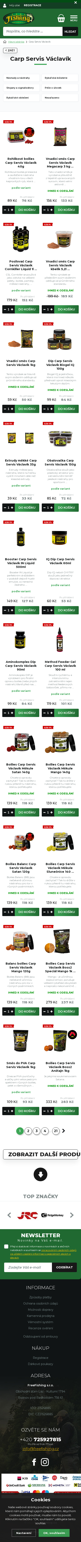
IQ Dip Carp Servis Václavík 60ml (60, 561)
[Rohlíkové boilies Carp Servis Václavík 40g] (20, 136)
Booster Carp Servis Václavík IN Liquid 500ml (21, 563)
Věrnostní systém (40, 1322)
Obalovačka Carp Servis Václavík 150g (60, 462)
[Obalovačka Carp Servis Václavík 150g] (60, 438)
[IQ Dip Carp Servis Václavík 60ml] (60, 537)
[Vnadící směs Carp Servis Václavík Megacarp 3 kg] (60, 136)
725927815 (40, 1439)
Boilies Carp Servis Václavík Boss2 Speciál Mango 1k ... (60, 967)
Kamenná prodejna (40, 1316)
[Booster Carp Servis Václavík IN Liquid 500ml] (20, 537)
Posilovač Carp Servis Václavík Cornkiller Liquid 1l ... (21, 265)
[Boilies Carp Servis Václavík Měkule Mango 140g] (60, 742)
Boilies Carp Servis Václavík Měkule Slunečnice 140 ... (60, 867)
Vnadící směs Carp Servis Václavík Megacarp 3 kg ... (60, 162)
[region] (40, 40)
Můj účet (14, 5)
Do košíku (27, 210)
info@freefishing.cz (40, 1449)
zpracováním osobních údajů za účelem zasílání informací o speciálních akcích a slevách (43, 1254)
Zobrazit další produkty (43, 1154)
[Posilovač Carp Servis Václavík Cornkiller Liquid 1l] (20, 239)
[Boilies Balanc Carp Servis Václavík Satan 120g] (20, 841)
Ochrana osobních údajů (40, 1303)
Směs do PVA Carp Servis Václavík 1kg (20, 1065)
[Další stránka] (63, 1131)
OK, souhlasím (54, 1533)
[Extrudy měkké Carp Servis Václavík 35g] (20, 438)
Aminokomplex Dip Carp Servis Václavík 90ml (21, 665)
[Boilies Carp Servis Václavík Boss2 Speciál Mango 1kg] (60, 941)
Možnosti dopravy (40, 1310)
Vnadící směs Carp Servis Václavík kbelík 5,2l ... (60, 265)
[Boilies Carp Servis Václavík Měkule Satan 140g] (20, 742)
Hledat (70, 31)
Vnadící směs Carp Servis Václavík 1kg (20, 363)
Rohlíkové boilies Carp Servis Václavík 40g (21, 162)
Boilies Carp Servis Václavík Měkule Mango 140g (60, 768)
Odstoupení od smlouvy (40, 1336)
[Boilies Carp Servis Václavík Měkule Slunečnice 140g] (60, 841)
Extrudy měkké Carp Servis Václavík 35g (21, 462)
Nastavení (23, 1533)
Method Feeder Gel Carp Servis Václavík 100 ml (60, 665)
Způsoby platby (40, 1297)
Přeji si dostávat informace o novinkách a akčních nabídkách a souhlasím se (43, 1252)
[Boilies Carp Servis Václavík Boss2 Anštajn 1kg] (60, 1040)
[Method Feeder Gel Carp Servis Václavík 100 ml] (60, 639)
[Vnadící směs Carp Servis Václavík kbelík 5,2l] (60, 239)
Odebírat (64, 1267)
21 (56, 1131)
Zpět (11, 50)
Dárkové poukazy (40, 1364)
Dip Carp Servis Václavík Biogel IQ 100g (60, 364)
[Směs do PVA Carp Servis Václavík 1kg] (20, 1040)
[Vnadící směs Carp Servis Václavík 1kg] (20, 338)
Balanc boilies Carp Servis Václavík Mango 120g (21, 967)
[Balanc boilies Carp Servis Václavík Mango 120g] (20, 941)
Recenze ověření (40, 1328)
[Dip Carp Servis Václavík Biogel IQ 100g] (60, 338)
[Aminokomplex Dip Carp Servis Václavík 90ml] (20, 639)
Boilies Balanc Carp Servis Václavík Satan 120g (21, 867)
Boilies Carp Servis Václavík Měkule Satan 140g (21, 768)
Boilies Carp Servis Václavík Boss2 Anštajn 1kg (60, 1066)
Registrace (40, 1358)
